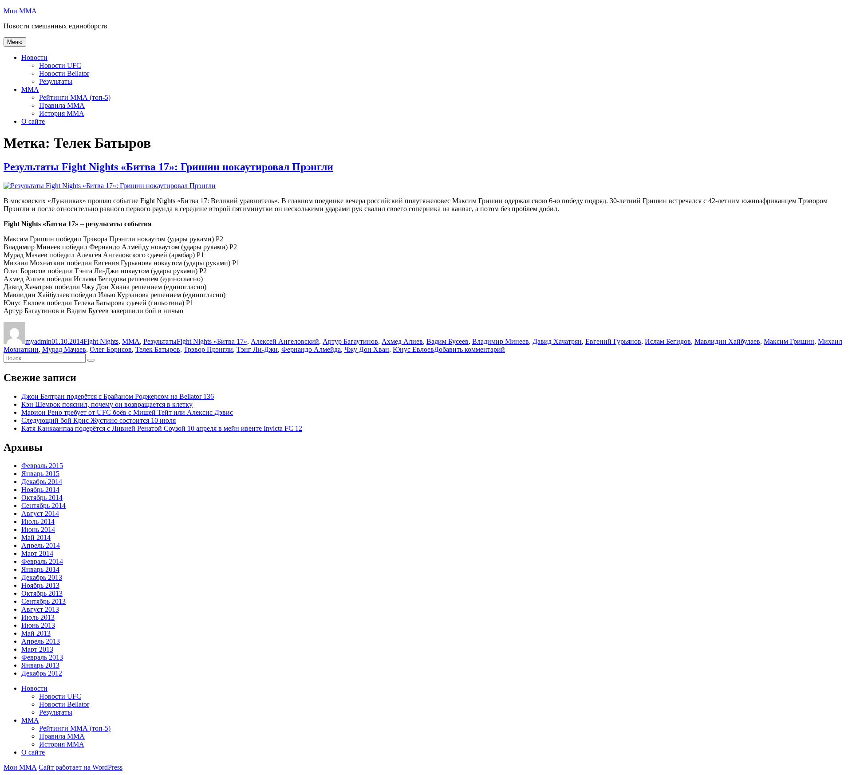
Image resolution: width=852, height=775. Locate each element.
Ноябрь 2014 (40, 489)
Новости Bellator (64, 73)
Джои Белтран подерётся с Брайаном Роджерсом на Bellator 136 (117, 396)
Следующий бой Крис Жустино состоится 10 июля (98, 420)
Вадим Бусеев (447, 341)
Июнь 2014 (38, 529)
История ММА (61, 113)
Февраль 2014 (42, 561)
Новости (34, 57)
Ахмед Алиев (402, 341)
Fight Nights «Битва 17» (212, 341)
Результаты (55, 81)
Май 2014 (36, 537)
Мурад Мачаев (64, 349)
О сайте (33, 121)
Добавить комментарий (469, 349)
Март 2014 (37, 553)
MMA (30, 89)
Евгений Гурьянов (613, 341)
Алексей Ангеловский (285, 341)
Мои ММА (20, 11)
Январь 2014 (40, 569)
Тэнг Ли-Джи (257, 349)
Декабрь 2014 (41, 481)
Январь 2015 (40, 473)
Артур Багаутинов (350, 341)
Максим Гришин (789, 341)
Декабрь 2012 (41, 673)
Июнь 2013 (38, 625)
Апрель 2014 (40, 545)
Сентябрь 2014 (43, 505)
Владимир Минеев (500, 341)
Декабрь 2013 (41, 577)
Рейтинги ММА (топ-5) (74, 97)
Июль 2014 (38, 521)
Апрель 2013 (40, 641)
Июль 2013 (38, 617)
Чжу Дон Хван (366, 349)
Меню (15, 42)
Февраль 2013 (42, 657)
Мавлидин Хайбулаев (727, 341)
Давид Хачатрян (557, 341)
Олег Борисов (111, 349)
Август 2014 (40, 513)
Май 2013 (36, 633)
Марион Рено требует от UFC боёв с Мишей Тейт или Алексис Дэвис (127, 412)
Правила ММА (62, 105)
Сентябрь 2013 (43, 601)
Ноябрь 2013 (40, 585)
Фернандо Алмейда (311, 349)
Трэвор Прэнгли (208, 349)
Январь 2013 (40, 665)
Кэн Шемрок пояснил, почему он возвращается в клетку (107, 404)
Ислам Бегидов (668, 341)
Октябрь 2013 (42, 593)
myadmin (38, 341)
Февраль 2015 (42, 465)
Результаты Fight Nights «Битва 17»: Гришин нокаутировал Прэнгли (168, 167)
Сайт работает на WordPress (80, 767)
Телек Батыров (157, 349)
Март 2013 (37, 649)
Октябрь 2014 (42, 497)
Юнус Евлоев (413, 349)
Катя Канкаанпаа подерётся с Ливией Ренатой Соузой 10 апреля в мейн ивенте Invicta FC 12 (161, 428)
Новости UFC (60, 65)
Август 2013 (40, 609)
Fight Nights (100, 341)
